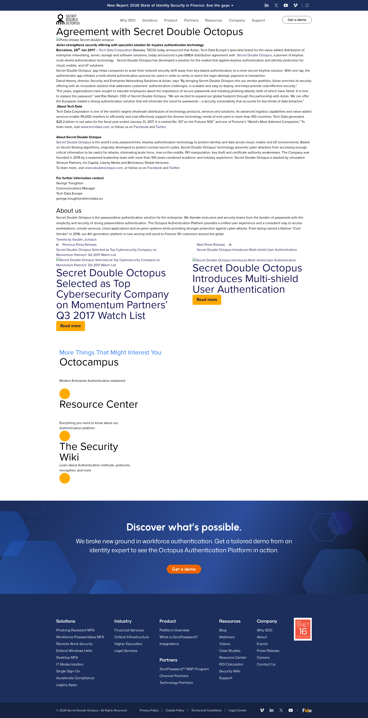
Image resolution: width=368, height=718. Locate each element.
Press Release (268, 650)
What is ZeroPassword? (179, 637)
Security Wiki (229, 671)
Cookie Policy (175, 710)
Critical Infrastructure (131, 637)
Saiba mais (64, 393)
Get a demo (297, 20)
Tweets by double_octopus (76, 239)
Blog (222, 630)
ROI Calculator (231, 664)
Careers (263, 657)
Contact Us (266, 664)
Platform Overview (174, 630)
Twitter (161, 127)
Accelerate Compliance (75, 678)
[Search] (307, 5)
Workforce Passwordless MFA (80, 637)
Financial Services (129, 630)
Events (262, 643)
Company (237, 20)
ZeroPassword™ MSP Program (184, 669)
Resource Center (232, 657)
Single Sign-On (68, 671)
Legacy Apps (66, 684)
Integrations (169, 643)
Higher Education (128, 643)
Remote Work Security (74, 643)
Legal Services (125, 650)
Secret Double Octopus (254, 55)
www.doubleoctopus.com (104, 168)
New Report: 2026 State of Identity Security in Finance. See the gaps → (170, 5)
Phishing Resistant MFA (75, 630)
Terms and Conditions (206, 710)
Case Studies (229, 650)
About (262, 637)
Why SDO (127, 20)
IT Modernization (69, 664)
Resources (230, 621)
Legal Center (237, 710)
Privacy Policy (149, 710)
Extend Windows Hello (74, 650)
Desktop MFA (67, 657)
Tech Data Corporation (115, 50)
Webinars (227, 637)
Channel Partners (174, 675)
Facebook (141, 127)
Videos (224, 643)
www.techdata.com (95, 127)
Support (258, 20)
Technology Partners (176, 682)
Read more (70, 325)
